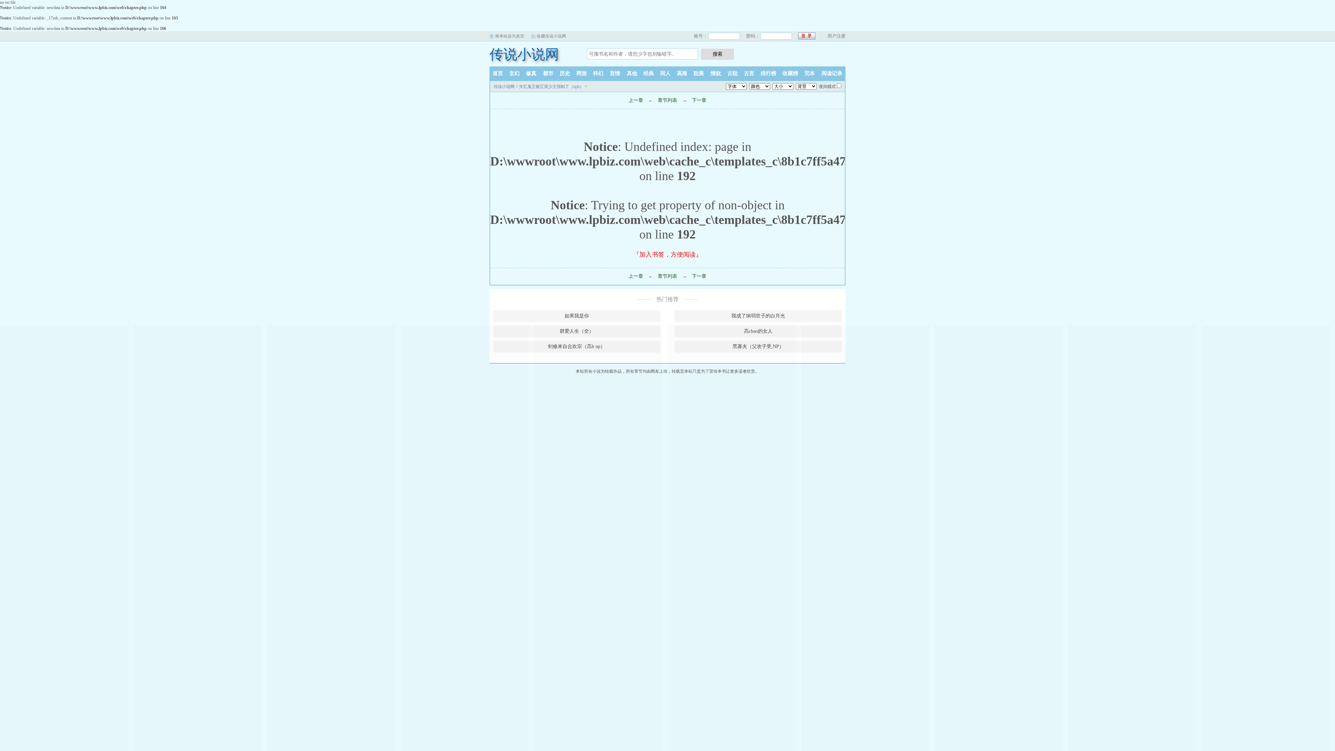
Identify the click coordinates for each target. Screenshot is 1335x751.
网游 (581, 73)
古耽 (732, 73)
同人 (665, 73)
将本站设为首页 (509, 36)
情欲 (716, 73)
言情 (615, 73)
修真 (531, 73)
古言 (749, 73)
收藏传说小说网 (551, 36)
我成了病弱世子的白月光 (758, 315)
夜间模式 (827, 86)
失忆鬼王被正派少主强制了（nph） (551, 86)
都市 (548, 73)
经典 (649, 73)
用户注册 (836, 36)
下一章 (699, 100)
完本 (809, 73)
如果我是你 (577, 315)
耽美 (699, 73)
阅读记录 (832, 73)
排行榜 (768, 73)
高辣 (682, 73)
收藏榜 (790, 73)
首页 (498, 73)
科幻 (598, 73)
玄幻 (514, 73)
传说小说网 (524, 54)
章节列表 (667, 100)
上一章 (636, 100)
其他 (632, 73)
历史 (565, 73)
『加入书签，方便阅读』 (667, 254)
